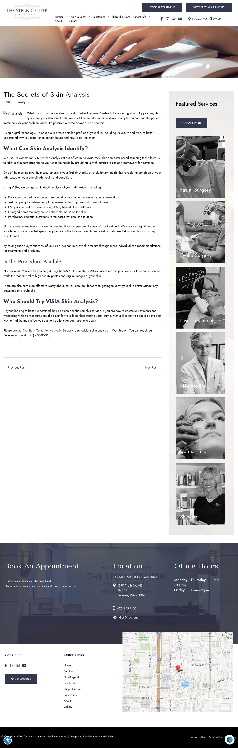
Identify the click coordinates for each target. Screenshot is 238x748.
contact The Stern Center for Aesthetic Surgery (43, 330)
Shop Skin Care (73, 689)
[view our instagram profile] (167, 19)
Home (67, 665)
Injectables (70, 683)
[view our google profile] (173, 19)
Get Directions (128, 617)
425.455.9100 (221, 19)
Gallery (68, 707)
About (67, 701)
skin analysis (96, 123)
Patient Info (70, 695)
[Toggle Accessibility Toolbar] (7, 740)
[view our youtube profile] (179, 19)
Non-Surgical (71, 677)
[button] (162, 7)
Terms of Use (216, 737)
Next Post (153, 367)
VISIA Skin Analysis (16, 102)
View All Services (191, 123)
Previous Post (14, 367)
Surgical (68, 671)
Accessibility (198, 737)
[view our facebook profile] (161, 19)
